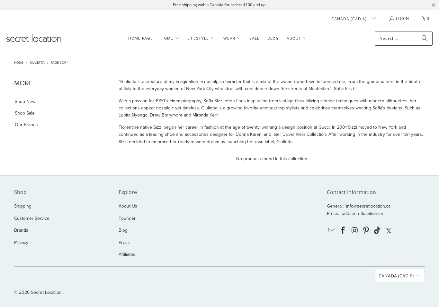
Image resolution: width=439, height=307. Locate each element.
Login (402, 18)
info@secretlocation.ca (368, 206)
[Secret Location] (33, 38)
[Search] (425, 39)
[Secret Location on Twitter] (389, 231)
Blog (123, 230)
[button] (170, 38)
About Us (128, 206)
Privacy (21, 242)
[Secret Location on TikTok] (377, 231)
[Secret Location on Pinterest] (366, 231)
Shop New (25, 101)
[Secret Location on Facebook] (343, 231)
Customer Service (31, 218)
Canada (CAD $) (349, 19)
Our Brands (26, 125)
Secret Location (46, 292)
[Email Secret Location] (331, 231)
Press (124, 242)
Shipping (22, 206)
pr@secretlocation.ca (362, 213)
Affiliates (127, 254)
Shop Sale (25, 113)
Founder (127, 218)
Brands (21, 230)
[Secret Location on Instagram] (355, 231)
